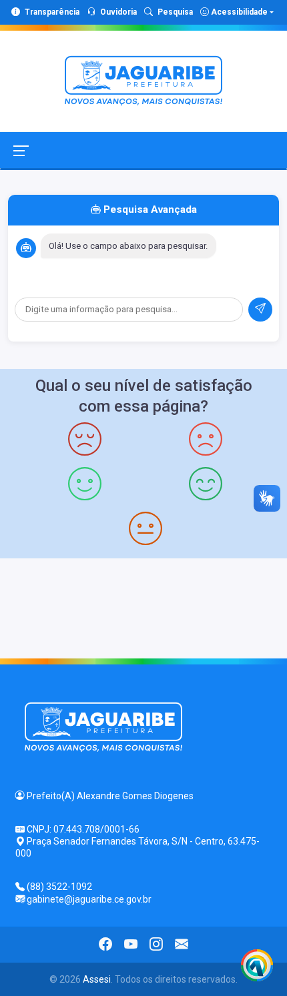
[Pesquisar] (260, 310)
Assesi (97, 979)
